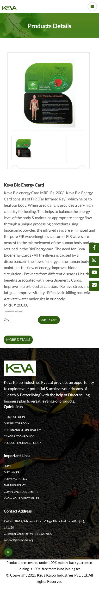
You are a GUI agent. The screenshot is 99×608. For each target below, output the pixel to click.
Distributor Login (16, 423)
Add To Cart (48, 320)
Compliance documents (21, 491)
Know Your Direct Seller (21, 498)
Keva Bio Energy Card (24, 184)
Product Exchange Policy (22, 442)
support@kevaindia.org (18, 540)
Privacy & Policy (15, 478)
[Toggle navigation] (92, 6)
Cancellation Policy (19, 436)
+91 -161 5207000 (40, 534)
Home (8, 465)
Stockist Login (14, 416)
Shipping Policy (15, 485)
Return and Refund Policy (22, 429)
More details (18, 339)
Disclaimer (11, 472)
